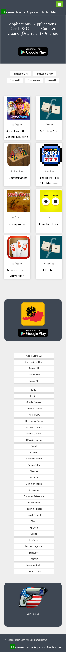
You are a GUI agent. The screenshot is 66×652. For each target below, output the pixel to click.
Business (34, 540)
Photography (33, 414)
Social (34, 446)
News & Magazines (34, 546)
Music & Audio (33, 565)
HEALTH (34, 389)
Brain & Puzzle (34, 439)
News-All (51, 80)
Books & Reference (34, 496)
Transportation (34, 464)
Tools (34, 521)
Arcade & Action (34, 427)
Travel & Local (34, 571)
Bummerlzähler (17, 178)
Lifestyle (34, 558)
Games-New (34, 80)
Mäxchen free (49, 131)
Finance (34, 527)
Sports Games (33, 402)
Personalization (34, 458)
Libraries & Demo (34, 421)
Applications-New (44, 73)
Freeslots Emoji (49, 224)
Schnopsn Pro (17, 224)
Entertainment (34, 515)
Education (34, 552)
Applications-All (21, 73)
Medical (34, 477)
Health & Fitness (33, 508)
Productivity (34, 502)
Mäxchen (49, 270)
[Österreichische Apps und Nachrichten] (33, 51)
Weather (34, 471)
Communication (34, 483)
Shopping (34, 490)
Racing (33, 396)
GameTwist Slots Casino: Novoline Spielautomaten (17, 136)
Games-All (15, 80)
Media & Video (33, 433)
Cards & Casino (34, 408)
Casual (33, 452)
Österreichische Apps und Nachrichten (29, 12)
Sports (33, 533)
